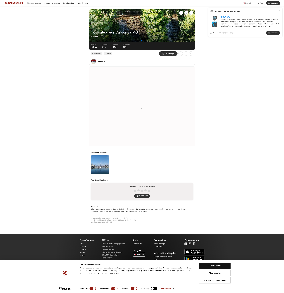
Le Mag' (82, 255)
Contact (82, 252)
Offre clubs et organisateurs (112, 252)
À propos (83, 249)
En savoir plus (265, 26)
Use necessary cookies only (215, 280)
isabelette (101, 61)
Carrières (83, 246)
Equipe (82, 244)
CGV (155, 259)
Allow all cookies (214, 266)
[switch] (114, 288)
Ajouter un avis (142, 196)
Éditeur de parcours (34, 3)
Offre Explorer (83, 3)
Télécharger (169, 53)
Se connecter (273, 3)
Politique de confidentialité (163, 257)
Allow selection (215, 273)
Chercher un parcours (52, 3)
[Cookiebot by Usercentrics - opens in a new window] (65, 288)
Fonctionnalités (69, 3)
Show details (166, 289)
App (261, 3)
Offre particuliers (108, 249)
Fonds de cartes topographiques (113, 244)
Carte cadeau (107, 258)
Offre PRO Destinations (110, 255)
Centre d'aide (137, 244)
